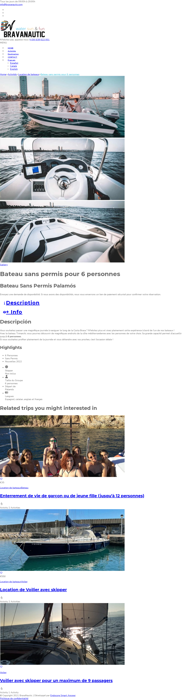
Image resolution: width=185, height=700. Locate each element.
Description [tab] (23, 303)
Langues (9, 396)
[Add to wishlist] (1, 479)
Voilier (24, 581)
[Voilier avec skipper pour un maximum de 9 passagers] (62, 664)
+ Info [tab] (14, 312)
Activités (12, 51)
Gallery (4, 264)
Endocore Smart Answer (63, 695)
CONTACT (12, 57)
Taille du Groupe (14, 380)
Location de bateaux (10, 487)
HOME (10, 48)
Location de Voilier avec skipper (33, 589)
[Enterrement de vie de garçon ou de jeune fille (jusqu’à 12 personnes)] (62, 476)
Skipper (9, 370)
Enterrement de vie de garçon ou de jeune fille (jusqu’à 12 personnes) (72, 495)
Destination (13, 54)
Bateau (24, 487)
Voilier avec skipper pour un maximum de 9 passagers (56, 680)
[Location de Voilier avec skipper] (62, 570)
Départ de (10, 386)
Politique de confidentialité (14, 698)
